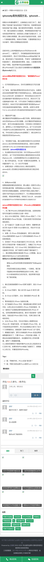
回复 (40, 413)
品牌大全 (19, 540)
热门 (21, 451)
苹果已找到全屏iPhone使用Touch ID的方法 (24, 364)
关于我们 (5, 540)
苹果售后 (37, 517)
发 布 (36, 395)
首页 (6, 10)
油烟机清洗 (26, 525)
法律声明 (34, 540)
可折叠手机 (20, 521)
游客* (11, 406)
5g (14, 521)
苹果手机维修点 (8, 529)
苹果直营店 (7, 521)
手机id (18, 529)
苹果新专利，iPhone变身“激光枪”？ (21, 361)
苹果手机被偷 (7, 517)
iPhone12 (30, 521)
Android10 (6, 525)
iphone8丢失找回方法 (18, 149)
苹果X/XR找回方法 (16, 10)
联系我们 (12, 540)
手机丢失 (17, 517)
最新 (8, 451)
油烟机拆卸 (16, 525)
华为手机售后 (27, 517)
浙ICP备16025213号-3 (20, 550)
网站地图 (26, 540)
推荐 (36, 451)
